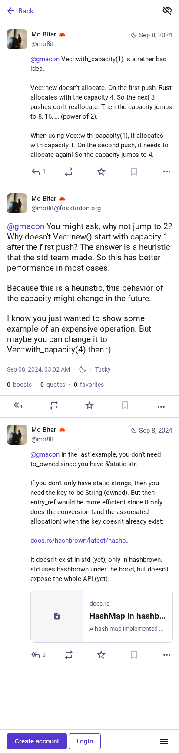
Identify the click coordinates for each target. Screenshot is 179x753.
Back (25, 11)
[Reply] (18, 405)
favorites (89, 384)
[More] (167, 171)
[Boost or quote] (68, 171)
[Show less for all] (167, 10)
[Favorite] (101, 171)
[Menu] (164, 741)
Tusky (103, 369)
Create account (37, 741)
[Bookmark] (134, 171)
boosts (19, 384)
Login (84, 741)
